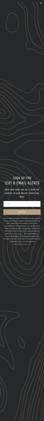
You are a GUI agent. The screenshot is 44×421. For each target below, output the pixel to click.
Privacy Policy (18, 233)
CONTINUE (22, 212)
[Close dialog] (41, 3)
